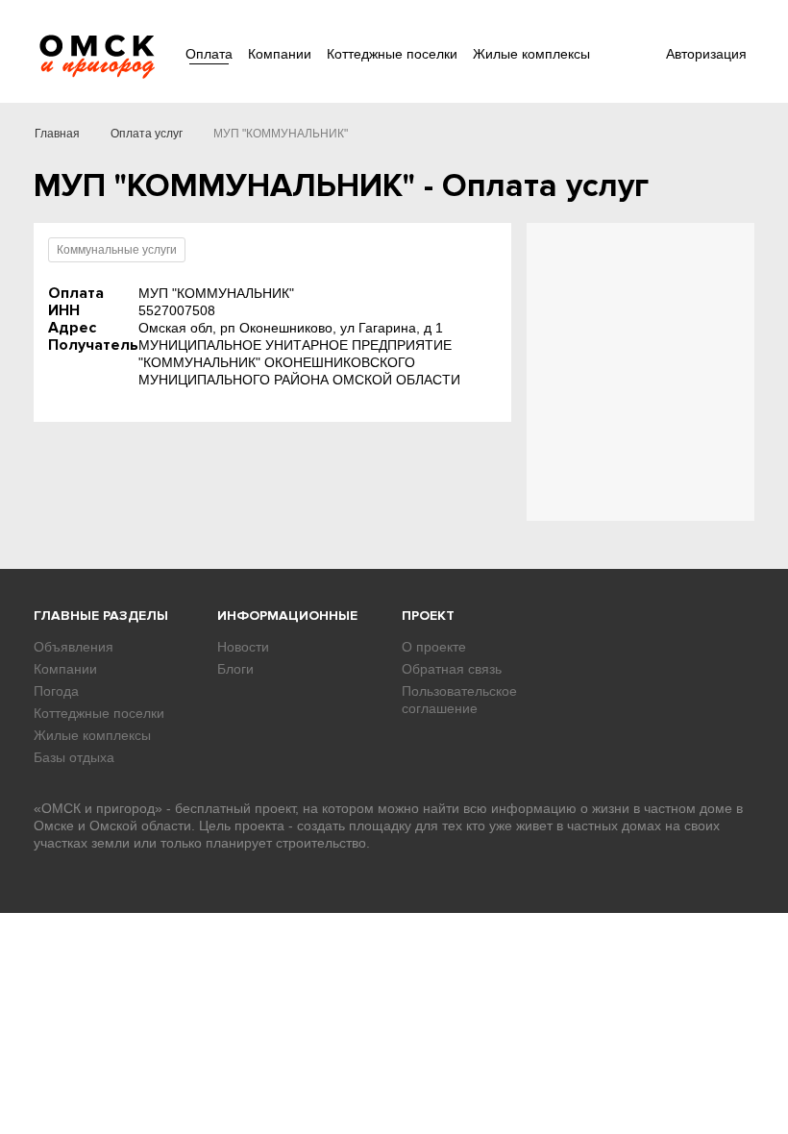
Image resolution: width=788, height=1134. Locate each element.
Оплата (209, 54)
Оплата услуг (147, 133)
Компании (279, 54)
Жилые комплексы (531, 54)
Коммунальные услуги (117, 250)
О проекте (434, 646)
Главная (57, 133)
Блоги (235, 669)
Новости (243, 646)
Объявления (73, 646)
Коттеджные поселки (392, 54)
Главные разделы (101, 615)
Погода (56, 691)
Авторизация (706, 54)
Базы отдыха (74, 757)
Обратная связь (452, 669)
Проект (428, 615)
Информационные (287, 615)
